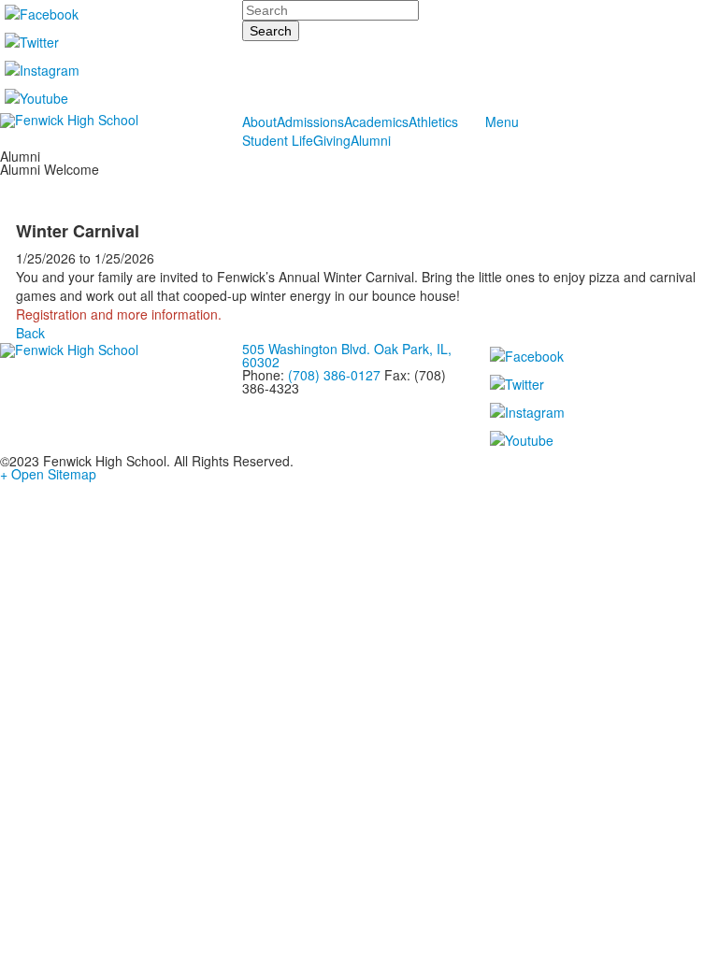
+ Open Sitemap (48, 473)
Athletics (433, 121)
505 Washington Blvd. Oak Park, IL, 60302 (347, 355)
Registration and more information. (119, 314)
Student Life (277, 140)
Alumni (371, 140)
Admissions (310, 121)
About (259, 121)
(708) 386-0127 (334, 374)
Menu (502, 121)
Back (30, 332)
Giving (332, 140)
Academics (376, 121)
